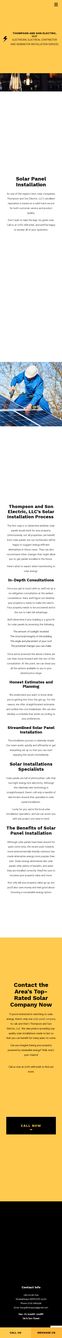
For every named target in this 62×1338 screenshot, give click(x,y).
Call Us (15, 1332)
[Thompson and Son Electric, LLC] (5, 38)
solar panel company (44, 1019)
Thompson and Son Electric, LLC (34, 35)
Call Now (31, 1126)
